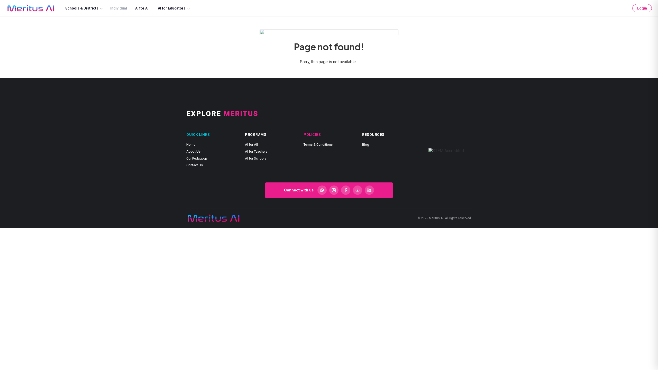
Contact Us (194, 165)
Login (642, 8)
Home (190, 144)
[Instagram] (334, 190)
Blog (365, 144)
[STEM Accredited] (446, 151)
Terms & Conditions (318, 144)
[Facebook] (345, 190)
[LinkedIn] (369, 190)
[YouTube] (357, 190)
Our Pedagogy (196, 158)
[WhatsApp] (322, 190)
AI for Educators (172, 8)
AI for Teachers (256, 151)
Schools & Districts (81, 8)
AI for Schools (255, 158)
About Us (193, 151)
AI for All (142, 8)
